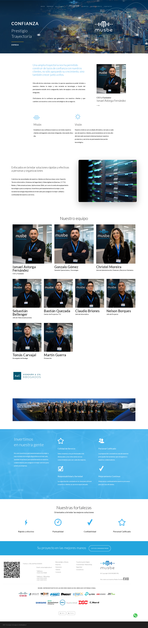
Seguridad (79, 567)
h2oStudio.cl (22, 625)
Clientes (85, 6)
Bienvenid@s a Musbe (61, 562)
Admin (63, 613)
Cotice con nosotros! (100, 548)
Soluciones (59, 6)
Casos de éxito (96, 6)
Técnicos (72, 613)
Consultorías (80, 569)
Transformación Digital (83, 562)
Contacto (108, 6)
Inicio (43, 6)
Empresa (50, 6)
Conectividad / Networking (84, 564)
